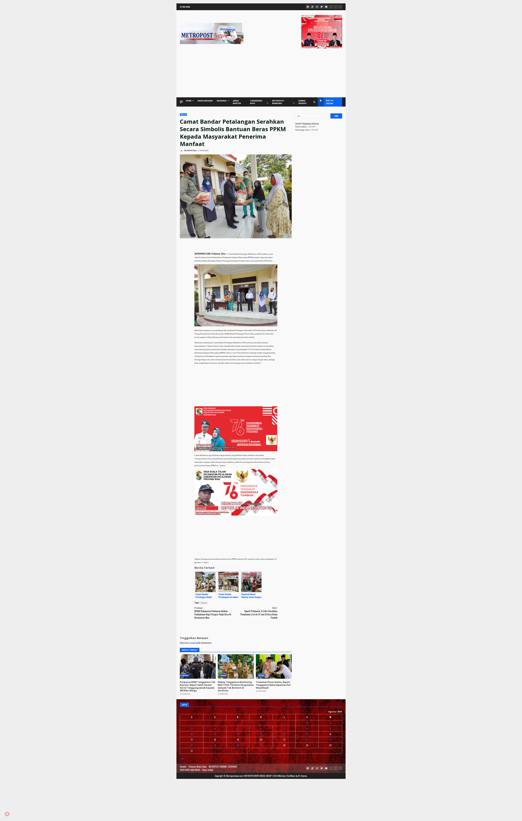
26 (238, 745)
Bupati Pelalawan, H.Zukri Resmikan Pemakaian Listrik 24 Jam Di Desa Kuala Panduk (258, 612)
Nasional (183, 114)
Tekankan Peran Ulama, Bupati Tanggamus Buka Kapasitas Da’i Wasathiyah (274, 666)
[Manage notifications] (7, 814)
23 (330, 739)
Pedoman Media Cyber (197, 766)
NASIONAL (222, 100)
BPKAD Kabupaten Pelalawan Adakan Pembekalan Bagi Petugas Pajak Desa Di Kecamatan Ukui (212, 612)
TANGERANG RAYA (256, 102)
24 (192, 745)
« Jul (182, 758)
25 (215, 745)
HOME (189, 100)
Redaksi (183, 766)
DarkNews (291, 776)
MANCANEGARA (205, 100)
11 (215, 734)
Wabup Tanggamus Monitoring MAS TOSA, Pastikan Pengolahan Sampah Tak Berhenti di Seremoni (236, 666)
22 (307, 739)
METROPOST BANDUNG (278, 102)
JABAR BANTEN (237, 102)
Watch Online (329, 102)
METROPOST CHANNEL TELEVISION (223, 766)
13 (261, 734)
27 (261, 745)
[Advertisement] (261, 74)
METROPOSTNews (190, 150)
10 (192, 734)
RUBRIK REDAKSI (302, 102)
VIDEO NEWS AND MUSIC (190, 770)
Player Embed (207, 770)
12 (238, 734)
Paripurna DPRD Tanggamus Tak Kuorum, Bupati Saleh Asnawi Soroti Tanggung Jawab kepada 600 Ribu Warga (198, 666)
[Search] (314, 102)
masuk (192, 642)
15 (307, 734)
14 (284, 734)
